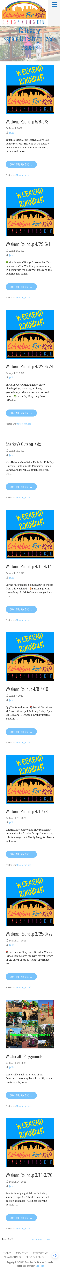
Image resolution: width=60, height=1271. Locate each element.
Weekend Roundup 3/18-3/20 (29, 1174)
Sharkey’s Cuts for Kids (23, 443)
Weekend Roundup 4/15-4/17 (28, 566)
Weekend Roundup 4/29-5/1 (28, 244)
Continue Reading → (21, 164)
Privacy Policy (35, 1257)
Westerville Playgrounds (24, 1056)
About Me (22, 1253)
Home (7, 1253)
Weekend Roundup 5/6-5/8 (27, 121)
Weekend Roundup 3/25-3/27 (29, 933)
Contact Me (40, 1253)
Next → (51, 1239)
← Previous (35, 1239)
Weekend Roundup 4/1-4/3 (27, 811)
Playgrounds (12, 1257)
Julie (11, 132)
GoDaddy (40, 1265)
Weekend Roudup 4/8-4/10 (27, 688)
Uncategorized (23, 175)
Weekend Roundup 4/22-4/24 (29, 366)
